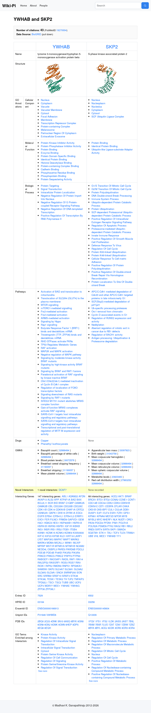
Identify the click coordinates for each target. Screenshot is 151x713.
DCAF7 (62, 490)
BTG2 (107, 499)
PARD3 (61, 549)
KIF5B (55, 536)
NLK (115, 519)
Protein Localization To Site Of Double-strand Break (112, 283)
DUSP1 (92, 513)
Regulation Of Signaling (53, 661)
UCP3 (41, 585)
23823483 (117, 476)
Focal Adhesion (49, 116)
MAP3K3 (48, 539)
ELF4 (106, 513)
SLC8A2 (78, 569)
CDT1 (101, 506)
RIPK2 (48, 566)
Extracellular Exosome (53, 136)
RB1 (123, 526)
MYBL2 (92, 519)
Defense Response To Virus (106, 245)
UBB (90, 536)
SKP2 (112, 46)
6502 (90, 595)
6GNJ (47, 624)
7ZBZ (132, 624)
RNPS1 (66, 566)
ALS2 (50, 499)
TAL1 (110, 532)
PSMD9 (102, 526)
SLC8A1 (69, 569)
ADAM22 (73, 496)
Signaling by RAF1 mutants (55, 397)
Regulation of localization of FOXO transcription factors (59, 389)
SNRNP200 (70, 572)
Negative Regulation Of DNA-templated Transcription (61, 210)
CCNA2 (114, 499)
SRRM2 (47, 576)
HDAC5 (48, 522)
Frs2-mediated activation (54, 311)
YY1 (118, 536)
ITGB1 (65, 529)
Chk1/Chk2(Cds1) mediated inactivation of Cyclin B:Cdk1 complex (62, 382)
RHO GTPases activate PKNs (57, 341)
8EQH (47, 628)
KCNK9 (68, 532)
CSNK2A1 (43, 513)
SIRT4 (98, 529)
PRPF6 (68, 556)
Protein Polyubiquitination (105, 192)
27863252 (126, 480)
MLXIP (76, 542)
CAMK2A (80, 503)
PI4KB (58, 552)
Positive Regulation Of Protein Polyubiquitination (108, 266)
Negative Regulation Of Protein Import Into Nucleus (61, 197)
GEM (81, 519)
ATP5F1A (65, 499)
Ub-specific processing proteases (109, 308)
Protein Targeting (50, 185)
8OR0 (118, 628)
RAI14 (79, 559)
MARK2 (75, 539)
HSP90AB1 (66, 522)
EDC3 (79, 513)
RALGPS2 (43, 562)
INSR (47, 529)
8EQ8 (41, 628)
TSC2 (58, 582)
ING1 (40, 529)
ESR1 (113, 513)
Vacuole (45, 106)
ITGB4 (73, 529)
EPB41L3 (69, 516)
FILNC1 (54, 519)
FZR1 (120, 513)
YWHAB (61, 46)
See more (42, 670)
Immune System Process (105, 199)
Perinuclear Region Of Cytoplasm (58, 133)
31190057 (46, 467)
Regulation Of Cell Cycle (105, 248)
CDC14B (92, 503)
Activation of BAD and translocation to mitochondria (61, 293)
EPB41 (48, 516)
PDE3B (41, 552)
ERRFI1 (79, 516)
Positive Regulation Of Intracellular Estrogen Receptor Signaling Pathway (112, 220)
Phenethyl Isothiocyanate (54, 444)
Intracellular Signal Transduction (58, 647)
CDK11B (42, 509)
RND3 (91, 529)
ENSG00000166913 (48, 608)
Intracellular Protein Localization (58, 192)
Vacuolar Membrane (51, 110)
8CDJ (104, 628)
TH (65, 579)
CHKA (125, 506)
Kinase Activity (49, 634)
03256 (91, 602)
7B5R (98, 624)
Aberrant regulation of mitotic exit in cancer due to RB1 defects (110, 329)
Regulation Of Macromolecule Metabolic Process (113, 645)
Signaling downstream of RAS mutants (61, 394)
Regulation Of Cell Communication (59, 657)
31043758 (111, 453)
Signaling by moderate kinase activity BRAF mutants (61, 359)
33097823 (124, 450)
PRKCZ (59, 556)
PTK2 (110, 526)
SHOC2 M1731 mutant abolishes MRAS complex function (62, 402)
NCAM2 (80, 546)
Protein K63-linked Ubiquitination (109, 252)
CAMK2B (43, 506)
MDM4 (50, 542)
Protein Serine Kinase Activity (57, 654)
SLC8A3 (42, 572)
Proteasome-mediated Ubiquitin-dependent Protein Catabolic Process (111, 230)
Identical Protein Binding (54, 159)
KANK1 (41, 532)
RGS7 (71, 562)
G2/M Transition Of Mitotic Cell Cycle (111, 189)
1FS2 (104, 621)
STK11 (102, 532)
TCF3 (116, 532)
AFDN (82, 496)
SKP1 (113, 529)
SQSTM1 (93, 532)
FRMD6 (63, 519)
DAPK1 (53, 513)
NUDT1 (122, 519)
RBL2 (130, 526)
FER (47, 519)
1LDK (111, 621)
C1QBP (70, 503)
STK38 (74, 576)
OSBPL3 (52, 549)
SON (79, 572)
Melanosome (48, 129)
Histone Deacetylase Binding (56, 162)
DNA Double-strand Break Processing (112, 195)
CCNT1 (132, 499)
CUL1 (111, 509)
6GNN (61, 624)
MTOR (117, 516)
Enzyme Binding (49, 152)
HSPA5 (51, 526)
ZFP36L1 (50, 589)
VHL (96, 536)
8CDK (111, 628)
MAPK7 (58, 539)
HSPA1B (42, 526)
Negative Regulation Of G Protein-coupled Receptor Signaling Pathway (60, 203)
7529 (40, 595)
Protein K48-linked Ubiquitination (109, 255)
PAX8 (91, 522)
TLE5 (122, 532)
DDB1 (126, 509)
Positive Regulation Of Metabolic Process (109, 662)
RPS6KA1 (76, 566)
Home (23, 5)
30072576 (69, 460)
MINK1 (68, 542)
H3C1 (40, 522)
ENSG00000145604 (98, 608)
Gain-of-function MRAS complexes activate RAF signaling (59, 409)
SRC (40, 576)
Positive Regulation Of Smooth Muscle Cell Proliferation (112, 240)
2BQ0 (41, 621)
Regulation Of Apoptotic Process (109, 225)
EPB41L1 (58, 516)
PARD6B (71, 549)
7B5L (131, 621)
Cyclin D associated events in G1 (109, 314)
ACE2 (114, 496)
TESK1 (51, 579)
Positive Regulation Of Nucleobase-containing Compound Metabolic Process (113, 675)
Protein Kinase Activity (53, 637)
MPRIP (41, 546)
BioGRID (36, 34)
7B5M (91, 624)
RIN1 (78, 562)
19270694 (61, 30)
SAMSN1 (43, 569)
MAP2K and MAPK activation (57, 351)
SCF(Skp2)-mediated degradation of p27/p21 (111, 303)
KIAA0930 (78, 532)
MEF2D (110, 516)
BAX (79, 499)
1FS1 (98, 621)
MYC (99, 519)
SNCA (59, 572)
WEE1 (56, 585)
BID (56, 503)
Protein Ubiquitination (103, 209)
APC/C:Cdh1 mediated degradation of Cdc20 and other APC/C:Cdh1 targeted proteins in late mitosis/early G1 (112, 295)
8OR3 (125, 628)
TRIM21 (130, 532)
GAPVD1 (73, 519)
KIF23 (48, 536)
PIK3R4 (76, 552)
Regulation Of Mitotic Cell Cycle (109, 651)
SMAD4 (121, 529)
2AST (125, 621)
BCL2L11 (42, 503)
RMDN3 (57, 566)
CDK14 (51, 509)
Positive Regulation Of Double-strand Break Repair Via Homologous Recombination (111, 275)
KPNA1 (92, 516)
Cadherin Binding (50, 169)
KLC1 (63, 536)
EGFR (41, 516)
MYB (124, 516)
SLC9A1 (51, 572)
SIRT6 (106, 529)
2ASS (118, 621)
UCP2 (78, 582)
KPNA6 (101, 516)
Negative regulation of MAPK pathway (61, 354)
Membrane (46, 120)
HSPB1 (60, 526)
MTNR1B (70, 546)
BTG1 (100, 499)
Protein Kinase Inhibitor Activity (58, 143)
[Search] (145, 5)
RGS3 (64, 562)
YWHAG (75, 585)
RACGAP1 (55, 559)
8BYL (98, 628)
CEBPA (109, 506)
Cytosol (45, 113)
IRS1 (53, 529)
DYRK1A (70, 513)
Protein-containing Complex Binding (60, 166)
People (44, 5)
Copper (44, 440)
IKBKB (76, 526)
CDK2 (109, 503)
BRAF (62, 503)
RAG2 (117, 526)
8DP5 (75, 624)
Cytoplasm (46, 103)
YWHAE (65, 585)
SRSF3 (66, 576)
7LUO (105, 624)
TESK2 (59, 579)
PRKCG (50, 556)
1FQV (91, 621)
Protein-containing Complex (55, 126)
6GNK (54, 624)
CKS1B (92, 509)
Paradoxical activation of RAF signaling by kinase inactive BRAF (62, 376)
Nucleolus (97, 106)
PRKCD (42, 556)
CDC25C (78, 506)
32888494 (64, 450)
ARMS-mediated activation (55, 318)
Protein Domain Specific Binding (58, 156)
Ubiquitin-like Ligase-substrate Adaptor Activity (112, 151)
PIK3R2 (67, 552)
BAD (73, 499)
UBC (71, 582)
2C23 (47, 621)
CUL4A (118, 509)
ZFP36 (41, 589)
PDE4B (50, 552)
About (33, 5)
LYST (40, 539)
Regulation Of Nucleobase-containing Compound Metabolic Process (111, 669)
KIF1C (41, 536)
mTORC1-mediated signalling (56, 308)
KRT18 (70, 536)
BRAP (128, 496)
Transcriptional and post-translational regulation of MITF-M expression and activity (60, 431)
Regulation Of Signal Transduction (59, 667)
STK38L (42, 579)
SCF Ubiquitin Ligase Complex (108, 116)
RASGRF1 (54, 562)
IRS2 (59, 529)
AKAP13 (42, 499)
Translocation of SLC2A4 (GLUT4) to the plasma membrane (62, 299)
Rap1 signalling (49, 324)
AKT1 (121, 496)
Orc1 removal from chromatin (107, 311)
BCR (50, 503)
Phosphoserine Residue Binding (58, 172)
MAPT (66, 539)
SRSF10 (56, 576)
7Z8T (111, 624)
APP (56, 499)
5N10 (60, 621)
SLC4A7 (59, 569)
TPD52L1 (43, 582)
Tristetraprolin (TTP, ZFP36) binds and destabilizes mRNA (61, 336)
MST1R (50, 546)
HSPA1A (77, 522)
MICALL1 (59, 542)
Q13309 (92, 615)
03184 (41, 602)
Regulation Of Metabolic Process (109, 641)
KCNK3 (60, 532)
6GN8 (41, 624)
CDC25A (58, 506)
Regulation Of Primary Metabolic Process (114, 637)
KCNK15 (50, 532)
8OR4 (132, 628)
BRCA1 (92, 499)
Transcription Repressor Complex (58, 123)
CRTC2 (80, 509)
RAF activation (49, 348)
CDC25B (68, 506)
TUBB (65, 582)
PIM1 (115, 522)
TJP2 (70, 579)
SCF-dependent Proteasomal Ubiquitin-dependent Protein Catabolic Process (112, 213)
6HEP (69, 624)
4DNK (54, 621)
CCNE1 (123, 499)
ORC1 (130, 519)
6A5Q (67, 621)
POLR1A (123, 522)
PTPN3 (76, 556)
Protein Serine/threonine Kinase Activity (62, 664)
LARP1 (78, 536)
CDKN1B (60, 509)
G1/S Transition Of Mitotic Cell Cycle (111, 185)
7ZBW (124, 624)
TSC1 (51, 582)
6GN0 (81, 621)
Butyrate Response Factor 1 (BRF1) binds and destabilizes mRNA (60, 329)
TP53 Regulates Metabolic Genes (59, 344)
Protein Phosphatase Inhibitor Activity (61, 146)
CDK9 (116, 503)
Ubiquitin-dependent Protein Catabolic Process (111, 203)
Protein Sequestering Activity (56, 179)
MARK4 (42, 542)
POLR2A (93, 526)
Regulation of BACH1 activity (107, 334)
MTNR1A (60, 546)
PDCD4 (99, 522)
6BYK (74, 621)
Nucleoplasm (98, 103)
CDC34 (102, 503)
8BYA (91, 628)
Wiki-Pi (9, 5)
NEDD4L (42, 549)
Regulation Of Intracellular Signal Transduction (58, 642)
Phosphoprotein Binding (53, 176)
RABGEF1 (43, 559)
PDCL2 (80, 549)
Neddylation (98, 324)
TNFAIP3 (79, 579)
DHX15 (61, 513)
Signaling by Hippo (51, 321)
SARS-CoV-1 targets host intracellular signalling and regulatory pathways (61, 415)
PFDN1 (107, 522)
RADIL (65, 559)
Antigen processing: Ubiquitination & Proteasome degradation (111, 339)
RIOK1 (41, 566)
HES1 (56, 522)
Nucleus (45, 100)
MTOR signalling (49, 305)
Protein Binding (49, 149)
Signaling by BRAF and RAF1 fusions (61, 371)
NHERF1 (107, 519)
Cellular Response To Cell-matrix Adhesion (109, 260)
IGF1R (68, 526)
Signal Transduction (51, 189)
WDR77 (49, 585)
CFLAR (118, 506)
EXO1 (41, 519)
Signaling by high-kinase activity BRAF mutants (61, 366)
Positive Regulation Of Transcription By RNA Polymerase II (62, 217)
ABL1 (65, 496)
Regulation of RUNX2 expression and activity (111, 319)
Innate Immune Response (105, 235)
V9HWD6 (51, 615)
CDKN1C (93, 506)
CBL (50, 506)
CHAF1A (71, 509)
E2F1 (100, 513)
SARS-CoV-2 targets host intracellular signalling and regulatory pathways (61, 422)
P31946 (42, 615)
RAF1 (72, 559)
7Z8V (118, 624)
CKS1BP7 (102, 509)
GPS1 (126, 513)
